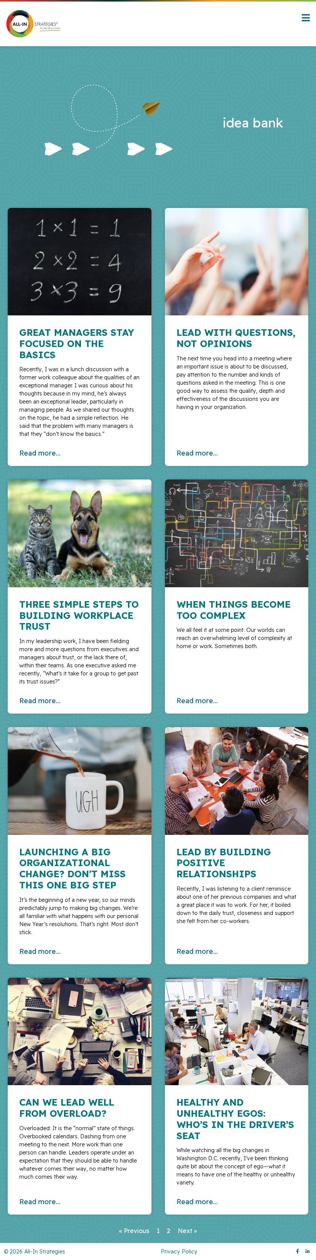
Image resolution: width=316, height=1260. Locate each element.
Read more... (40, 453)
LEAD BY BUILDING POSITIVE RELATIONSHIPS (223, 863)
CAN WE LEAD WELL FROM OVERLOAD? (66, 1107)
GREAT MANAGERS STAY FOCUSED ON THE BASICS (76, 343)
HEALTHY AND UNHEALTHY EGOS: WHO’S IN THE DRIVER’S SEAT (235, 1118)
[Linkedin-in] (307, 1251)
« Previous (134, 1231)
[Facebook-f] (297, 1251)
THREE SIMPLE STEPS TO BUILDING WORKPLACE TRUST (79, 615)
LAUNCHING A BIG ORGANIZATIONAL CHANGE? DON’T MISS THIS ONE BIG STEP (72, 868)
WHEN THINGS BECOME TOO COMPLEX (233, 609)
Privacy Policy (179, 1251)
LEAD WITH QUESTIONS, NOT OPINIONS (236, 338)
